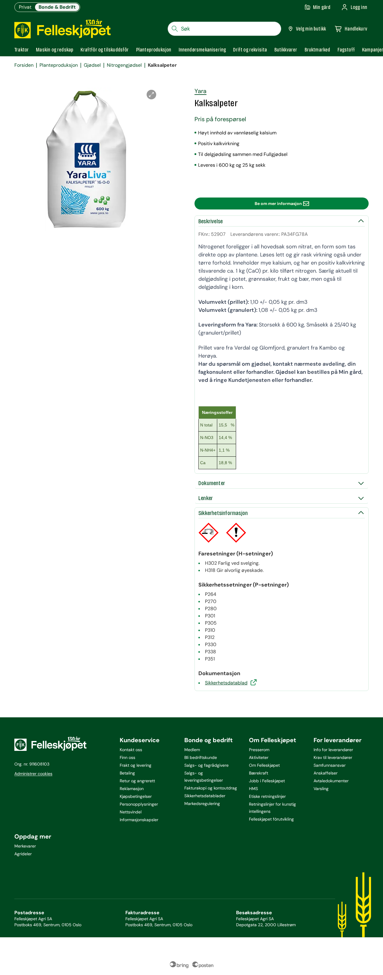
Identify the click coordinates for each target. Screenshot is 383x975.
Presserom (259, 749)
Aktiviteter (258, 757)
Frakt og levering (135, 765)
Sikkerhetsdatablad (226, 683)
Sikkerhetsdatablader (204, 795)
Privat (25, 7)
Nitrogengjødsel (124, 65)
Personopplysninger (139, 804)
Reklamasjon (132, 788)
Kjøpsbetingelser (136, 796)
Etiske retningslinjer (267, 796)
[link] (317, 49)
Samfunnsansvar (330, 765)
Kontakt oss (131, 749)
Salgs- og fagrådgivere (206, 765)
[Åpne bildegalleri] (151, 94)
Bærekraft (258, 773)
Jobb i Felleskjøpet (267, 780)
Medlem (192, 749)
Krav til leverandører (333, 757)
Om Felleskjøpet (264, 765)
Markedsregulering (202, 803)
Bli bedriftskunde (200, 757)
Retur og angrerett (137, 780)
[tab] (21, 49)
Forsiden (24, 65)
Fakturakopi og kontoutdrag (210, 788)
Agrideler (23, 853)
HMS (253, 788)
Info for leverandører (333, 749)
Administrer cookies (33, 773)
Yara (200, 91)
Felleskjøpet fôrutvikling (271, 819)
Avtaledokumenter (331, 780)
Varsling (321, 788)
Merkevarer (25, 846)
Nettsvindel (131, 812)
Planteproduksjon (58, 65)
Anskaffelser (326, 773)
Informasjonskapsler (139, 819)
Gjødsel (92, 65)
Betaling (127, 773)
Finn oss (127, 757)
